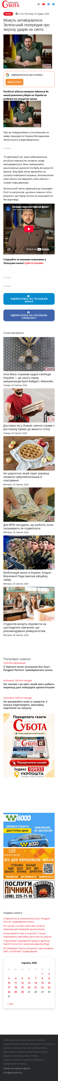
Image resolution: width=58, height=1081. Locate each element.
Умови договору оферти (16, 1068)
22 (42, 987)
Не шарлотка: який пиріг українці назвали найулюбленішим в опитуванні (26, 476)
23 (49, 987)
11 (15, 982)
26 (22, 991)
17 (9, 987)
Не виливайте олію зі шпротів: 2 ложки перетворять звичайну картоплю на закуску (25, 705)
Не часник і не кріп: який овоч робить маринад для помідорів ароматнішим (28, 685)
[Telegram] (53, 4)
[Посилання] (10, 4)
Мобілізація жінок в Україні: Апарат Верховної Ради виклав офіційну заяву (27, 576)
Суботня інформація (14, 662)
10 (9, 982)
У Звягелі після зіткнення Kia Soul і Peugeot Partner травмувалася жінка (28, 668)
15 (42, 982)
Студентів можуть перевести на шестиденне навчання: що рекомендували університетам (24, 627)
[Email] (38, 4)
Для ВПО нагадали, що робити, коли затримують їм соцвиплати (28, 526)
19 (22, 987)
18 (15, 987)
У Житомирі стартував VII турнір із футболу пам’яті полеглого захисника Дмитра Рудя (26, 942)
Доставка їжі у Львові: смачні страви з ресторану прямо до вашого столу (28, 427)
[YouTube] (43, 4)
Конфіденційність (12, 1072)
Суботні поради (23, 680)
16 (49, 982)
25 (15, 991)
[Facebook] (48, 4)
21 (35, 987)
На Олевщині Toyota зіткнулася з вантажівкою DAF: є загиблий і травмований (28, 950)
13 (29, 982)
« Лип (10, 1004)
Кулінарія (8, 680)
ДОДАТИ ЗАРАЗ (14, 82)
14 (35, 982)
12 (22, 982)
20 (29, 987)
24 (9, 991)
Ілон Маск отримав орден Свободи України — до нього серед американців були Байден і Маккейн (28, 377)
